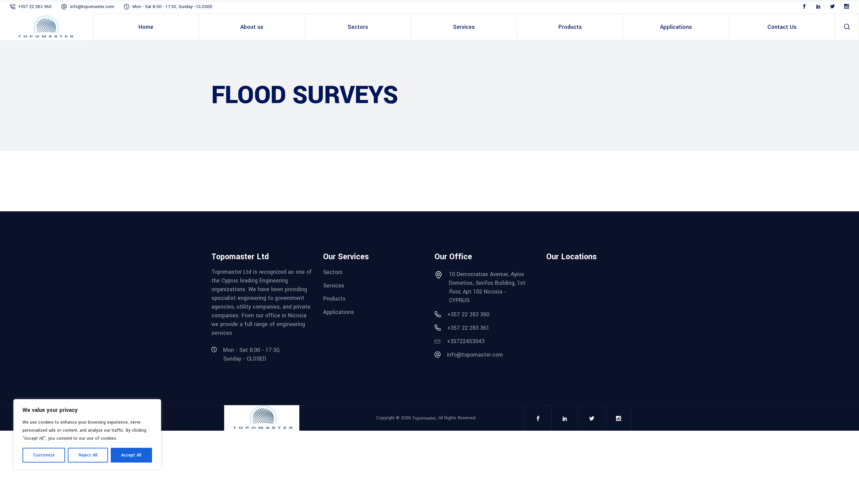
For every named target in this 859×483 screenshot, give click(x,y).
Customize (44, 455)
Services (333, 285)
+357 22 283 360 (35, 7)
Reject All (88, 455)
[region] (87, 434)
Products (334, 299)
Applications (338, 312)
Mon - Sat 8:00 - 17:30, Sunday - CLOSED (172, 7)
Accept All (131, 455)
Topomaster (424, 418)
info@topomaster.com (92, 7)
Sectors (333, 272)
